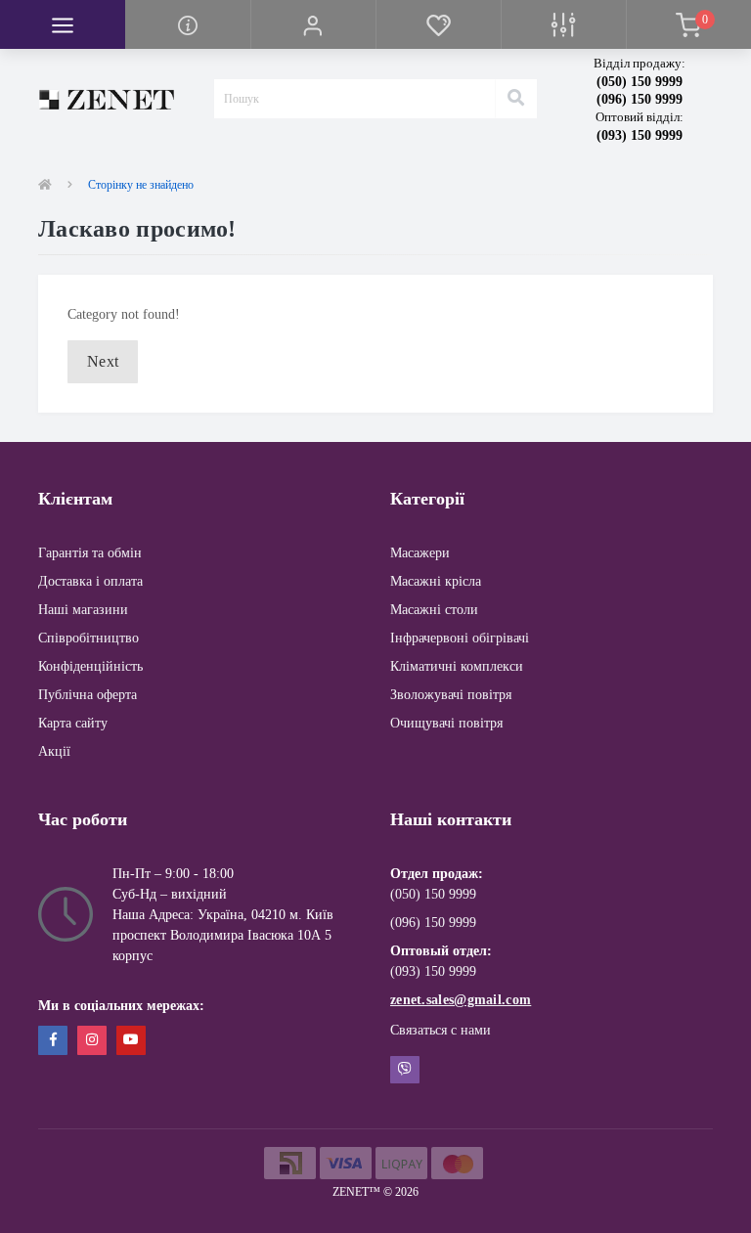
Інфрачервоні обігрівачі (459, 638)
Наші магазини (83, 609)
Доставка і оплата (90, 581)
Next (102, 361)
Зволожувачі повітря (450, 694)
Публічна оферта (87, 694)
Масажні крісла (435, 581)
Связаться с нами (440, 1030)
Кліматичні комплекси (456, 666)
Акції (54, 751)
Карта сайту (73, 723)
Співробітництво (88, 638)
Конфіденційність (90, 666)
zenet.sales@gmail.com (460, 999)
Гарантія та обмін (90, 553)
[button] (313, 24)
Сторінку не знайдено (141, 185)
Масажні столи (434, 609)
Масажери (420, 553)
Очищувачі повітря (446, 723)
